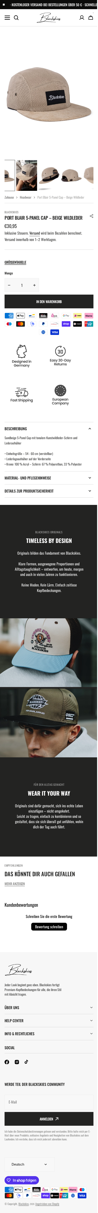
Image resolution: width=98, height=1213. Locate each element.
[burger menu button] (7, 17)
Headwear (25, 197)
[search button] (16, 17)
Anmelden (44, 1124)
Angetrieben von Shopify (47, 1209)
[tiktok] (27, 1067)
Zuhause (9, 197)
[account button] (82, 17)
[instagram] (17, 1067)
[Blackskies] (49, 17)
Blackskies (23, 1209)
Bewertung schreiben (49, 926)
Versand (34, 233)
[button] (91, 216)
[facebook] (7, 1067)
